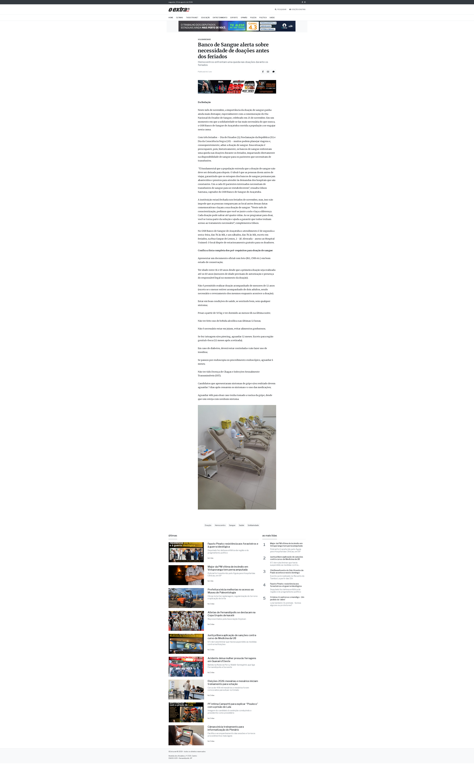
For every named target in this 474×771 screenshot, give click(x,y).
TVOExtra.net (192, 18)
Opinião (244, 18)
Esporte (234, 18)
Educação (205, 18)
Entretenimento (220, 18)
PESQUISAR (281, 9)
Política (263, 18)
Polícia (253, 18)
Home (170, 18)
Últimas (179, 18)
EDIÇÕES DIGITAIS (299, 9)
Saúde (272, 18)
